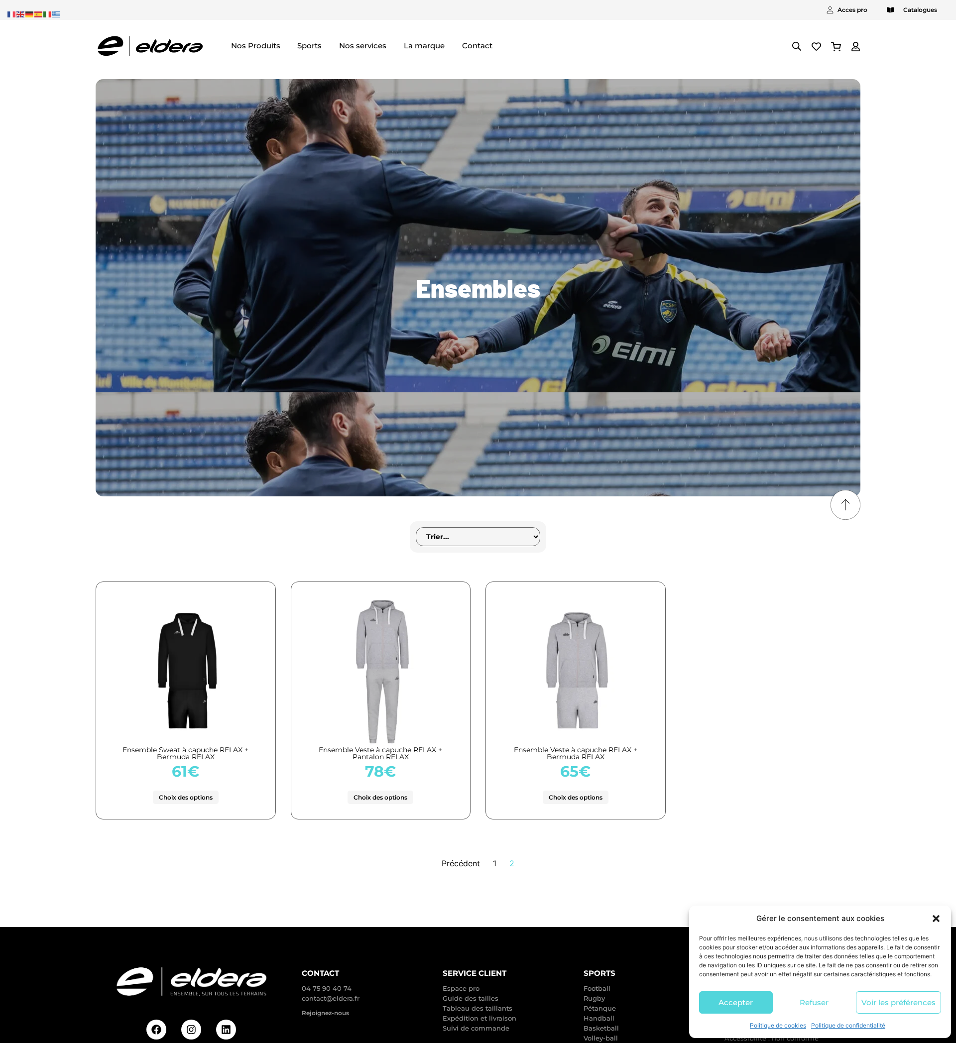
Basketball (601, 1028)
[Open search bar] (797, 46)
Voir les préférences (898, 1002)
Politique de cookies (778, 1025)
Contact (320, 973)
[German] (29, 13)
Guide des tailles (470, 998)
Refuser (814, 1002)
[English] (20, 13)
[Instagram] (191, 1030)
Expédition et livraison (479, 1018)
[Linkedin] (226, 1030)
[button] (936, 919)
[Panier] (836, 46)
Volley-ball (601, 1038)
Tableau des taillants (477, 1008)
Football (597, 988)
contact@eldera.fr (330, 998)
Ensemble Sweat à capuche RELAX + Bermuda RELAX (185, 753)
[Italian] (47, 13)
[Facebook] (156, 1030)
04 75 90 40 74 (327, 988)
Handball (599, 1018)
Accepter (735, 1002)
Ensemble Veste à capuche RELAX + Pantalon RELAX (380, 753)
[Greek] (56, 13)
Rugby (594, 998)
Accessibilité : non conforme (771, 1038)
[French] (11, 13)
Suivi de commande (476, 1028)
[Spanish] (38, 13)
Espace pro (461, 988)
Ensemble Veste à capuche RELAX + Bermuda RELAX (575, 753)
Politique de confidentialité (848, 1025)
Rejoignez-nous (325, 1013)
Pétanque (600, 1008)
